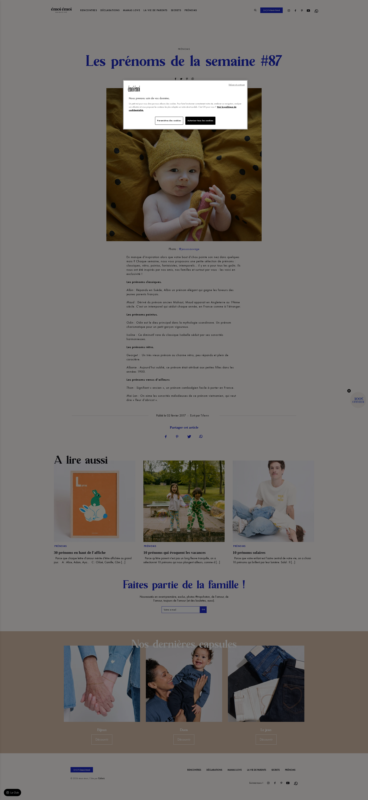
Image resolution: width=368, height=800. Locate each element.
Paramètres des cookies (169, 120)
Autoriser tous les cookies (200, 120)
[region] (185, 105)
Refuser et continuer (237, 85)
